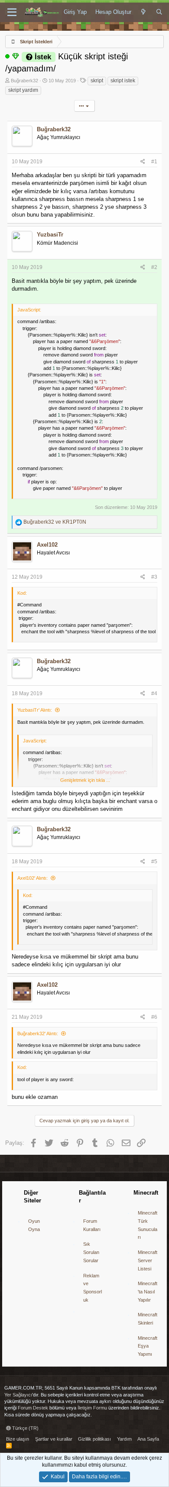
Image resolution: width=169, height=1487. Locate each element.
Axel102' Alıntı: (32, 878)
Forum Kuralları (92, 1225)
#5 (154, 862)
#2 (154, 267)
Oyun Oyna (34, 1225)
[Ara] (159, 12)
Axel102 (47, 544)
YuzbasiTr (50, 234)
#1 (154, 162)
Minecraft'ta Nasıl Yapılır (147, 1291)
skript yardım (23, 90)
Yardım (124, 1439)
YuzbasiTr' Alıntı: (34, 710)
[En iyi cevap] (15, 56)
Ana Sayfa (148, 1439)
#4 (154, 693)
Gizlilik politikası (94, 1439)
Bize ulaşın (17, 1439)
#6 (154, 1017)
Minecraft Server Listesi (147, 1260)
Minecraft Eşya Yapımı (147, 1346)
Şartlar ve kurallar (53, 1439)
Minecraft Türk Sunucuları (147, 1225)
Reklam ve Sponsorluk (92, 1287)
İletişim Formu (92, 1407)
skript (97, 81)
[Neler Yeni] (144, 12)
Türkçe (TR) (25, 1428)
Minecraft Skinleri (147, 1318)
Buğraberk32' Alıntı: (37, 1033)
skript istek (122, 81)
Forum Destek (33, 1407)
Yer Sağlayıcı (18, 1394)
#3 (154, 577)
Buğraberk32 (24, 80)
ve (54, 522)
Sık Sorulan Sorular (91, 1252)
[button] (12, 12)
